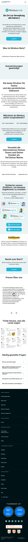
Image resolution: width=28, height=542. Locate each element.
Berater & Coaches (5, 409)
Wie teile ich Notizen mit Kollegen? (12, 383)
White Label (3, 400)
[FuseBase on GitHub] (18, 521)
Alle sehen (5, 497)
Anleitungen (3, 458)
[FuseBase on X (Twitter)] (9, 521)
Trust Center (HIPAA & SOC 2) (4, 431)
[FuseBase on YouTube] (15, 521)
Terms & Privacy (4, 436)
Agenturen (3, 404)
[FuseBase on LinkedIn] (12, 521)
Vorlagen (3, 449)
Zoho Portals (4, 488)
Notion (2, 484)
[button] (11, 313)
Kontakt (2, 466)
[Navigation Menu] (25, 2)
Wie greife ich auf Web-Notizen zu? (12, 378)
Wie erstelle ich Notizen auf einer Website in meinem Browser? (11, 367)
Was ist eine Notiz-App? (9, 362)
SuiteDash (3, 479)
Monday (3, 475)
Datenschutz (4, 462)
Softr (2, 492)
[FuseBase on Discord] (22, 521)
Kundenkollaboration (5, 396)
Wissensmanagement (6, 413)
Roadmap (3, 454)
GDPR (2, 441)
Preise (2, 422)
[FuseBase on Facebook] (6, 521)
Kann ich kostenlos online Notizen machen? (11, 373)
